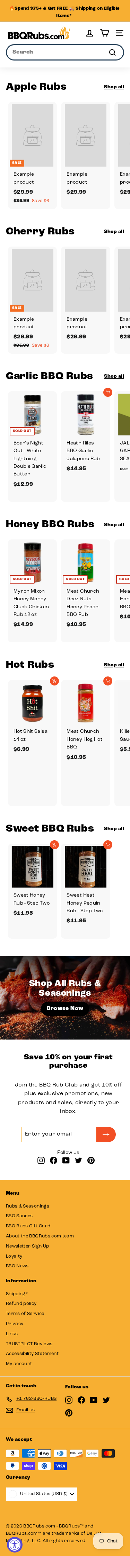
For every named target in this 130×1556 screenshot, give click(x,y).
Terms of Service (25, 1314)
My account (19, 1364)
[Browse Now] (65, 998)
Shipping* (17, 1294)
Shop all (114, 87)
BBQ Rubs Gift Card (28, 1226)
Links (12, 1334)
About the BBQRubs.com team (40, 1236)
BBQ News (17, 1266)
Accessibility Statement (32, 1354)
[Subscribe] (106, 1134)
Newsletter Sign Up (27, 1246)
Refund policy (21, 1303)
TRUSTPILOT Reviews (29, 1344)
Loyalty (14, 1256)
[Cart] (104, 33)
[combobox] (65, 52)
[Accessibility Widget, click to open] (15, 1545)
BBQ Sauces (19, 1216)
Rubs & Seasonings (27, 1206)
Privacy (14, 1324)
